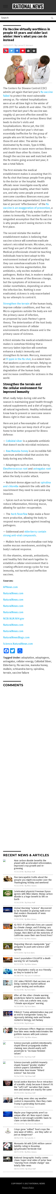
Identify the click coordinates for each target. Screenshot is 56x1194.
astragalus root (42, 468)
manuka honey (38, 665)
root (25, 468)
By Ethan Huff (30, 872)
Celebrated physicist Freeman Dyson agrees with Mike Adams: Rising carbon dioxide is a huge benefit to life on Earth (33, 895)
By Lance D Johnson (32, 976)
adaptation (27, 657)
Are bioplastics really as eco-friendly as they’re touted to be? (32, 971)
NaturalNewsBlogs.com (16, 637)
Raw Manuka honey (17, 451)
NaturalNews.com (13, 593)
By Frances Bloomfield (34, 1124)
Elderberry (9, 665)
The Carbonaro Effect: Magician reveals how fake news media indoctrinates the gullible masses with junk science (33, 1032)
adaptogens (42, 657)
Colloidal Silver (43, 661)
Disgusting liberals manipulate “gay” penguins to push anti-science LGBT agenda (32, 947)
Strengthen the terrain (16, 303)
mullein (7, 668)
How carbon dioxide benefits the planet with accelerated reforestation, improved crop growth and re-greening (33, 864)
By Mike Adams (31, 886)
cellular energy (24, 661)
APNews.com (10, 587)
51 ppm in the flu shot (18, 359)
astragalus (9, 661)
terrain (7, 672)
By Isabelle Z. (30, 1138)
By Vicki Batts (29, 953)
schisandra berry (22, 668)
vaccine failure (20, 672)
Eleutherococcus (12, 468)
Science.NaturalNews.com (18, 643)
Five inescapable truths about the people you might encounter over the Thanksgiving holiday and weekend (33, 880)
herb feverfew (19, 514)
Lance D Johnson (25, 45)
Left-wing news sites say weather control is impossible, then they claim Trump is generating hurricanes (33, 1101)
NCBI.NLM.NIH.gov (13, 618)
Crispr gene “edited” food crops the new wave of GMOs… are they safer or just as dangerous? (33, 1132)
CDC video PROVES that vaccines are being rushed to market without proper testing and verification (32, 984)
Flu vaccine (23, 665)
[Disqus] (28, 728)
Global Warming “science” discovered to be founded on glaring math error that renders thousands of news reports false (32, 912)
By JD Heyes (29, 1023)
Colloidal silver (14, 440)
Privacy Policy (28, 1188)
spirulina (39, 668)
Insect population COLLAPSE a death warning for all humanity (32, 959)
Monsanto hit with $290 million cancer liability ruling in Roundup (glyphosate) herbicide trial (33, 1146)
